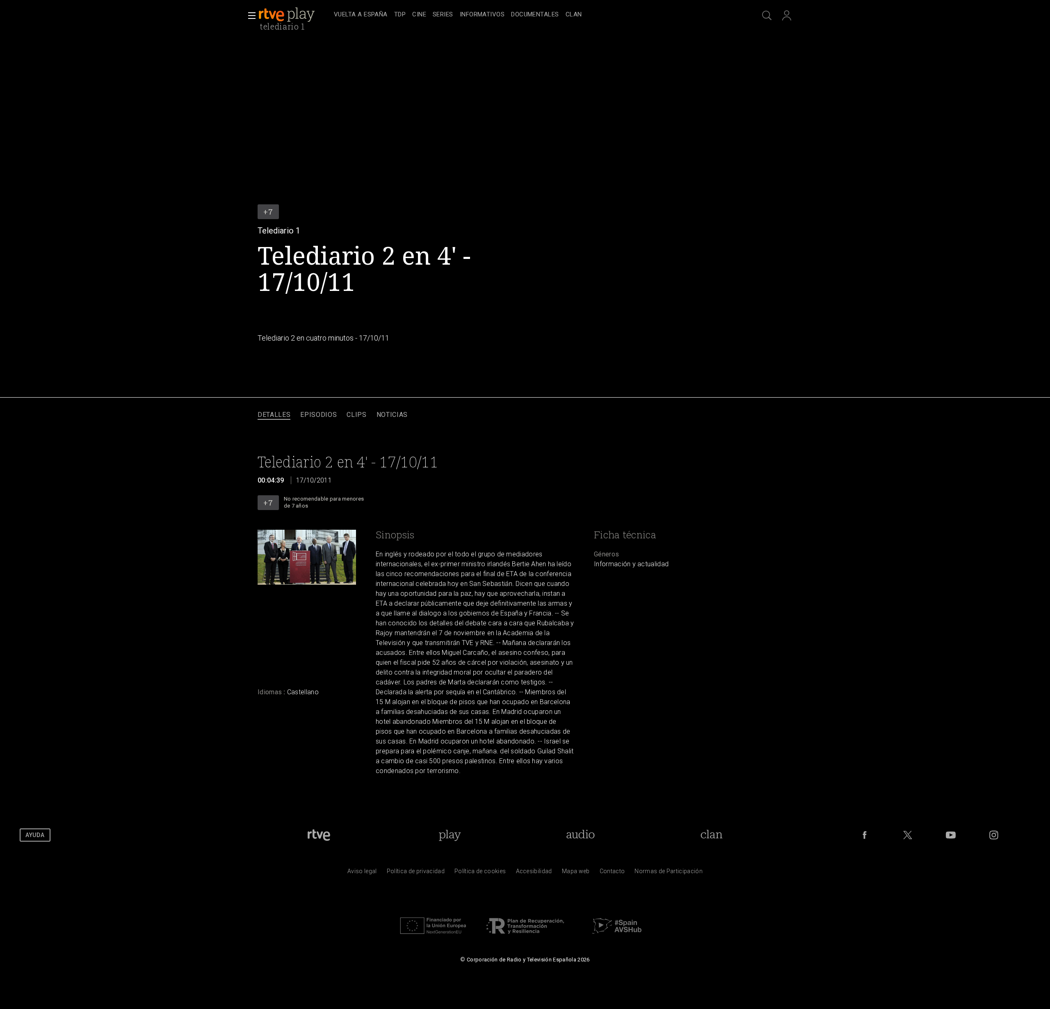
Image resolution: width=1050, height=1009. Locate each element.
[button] (249, 16)
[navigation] (534, 15)
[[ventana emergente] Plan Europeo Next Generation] (433, 936)
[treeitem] (361, 15)
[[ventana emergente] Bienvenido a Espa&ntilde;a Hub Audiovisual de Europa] (617, 936)
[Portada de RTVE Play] (287, 15)
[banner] (294, 15)
